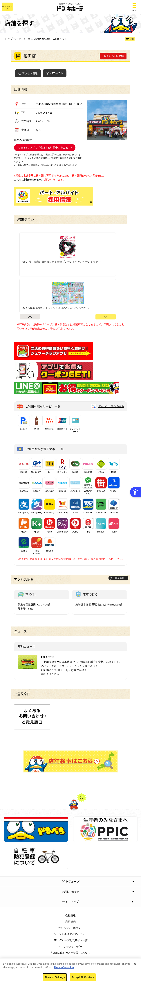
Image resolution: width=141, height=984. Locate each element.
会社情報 (70, 915)
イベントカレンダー (70, 946)
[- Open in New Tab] (53, 357)
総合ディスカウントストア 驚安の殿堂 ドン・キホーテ (70, 7)
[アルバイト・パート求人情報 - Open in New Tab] (53, 196)
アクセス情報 (30, 73)
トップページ (13, 38)
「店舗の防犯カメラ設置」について (70, 952)
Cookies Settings (55, 977)
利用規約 (70, 921)
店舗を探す (70, 761)
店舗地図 (119, 578)
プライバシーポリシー (70, 927)
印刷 (132, 39)
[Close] (135, 964)
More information (64, 967)
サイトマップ (70, 901)
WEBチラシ (56, 73)
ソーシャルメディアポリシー (70, 934)
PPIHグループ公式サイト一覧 (70, 940)
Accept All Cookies (83, 977)
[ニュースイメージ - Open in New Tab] (27, 667)
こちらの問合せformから (28, 179)
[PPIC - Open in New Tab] (105, 839)
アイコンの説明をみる (111, 406)
